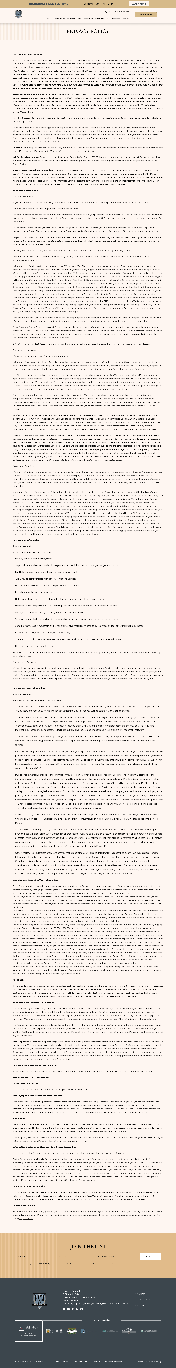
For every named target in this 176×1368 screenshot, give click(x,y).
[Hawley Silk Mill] (27, 14)
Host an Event (102, 18)
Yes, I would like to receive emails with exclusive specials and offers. (91, 1264)
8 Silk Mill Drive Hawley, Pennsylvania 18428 (79, 1296)
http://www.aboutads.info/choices (62, 460)
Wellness (115, 18)
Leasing (140, 1305)
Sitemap (96, 1362)
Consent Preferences (115, 1362)
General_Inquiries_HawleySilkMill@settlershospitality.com (95, 1303)
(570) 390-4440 (25, 1218)
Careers (140, 1294)
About (126, 18)
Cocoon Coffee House (65, 18)
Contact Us (146, 14)
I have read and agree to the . (33, 1264)
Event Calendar (85, 18)
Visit (48, 18)
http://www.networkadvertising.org (103, 460)
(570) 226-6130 (113, 11)
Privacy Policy (44, 1264)
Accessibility (62, 1362)
